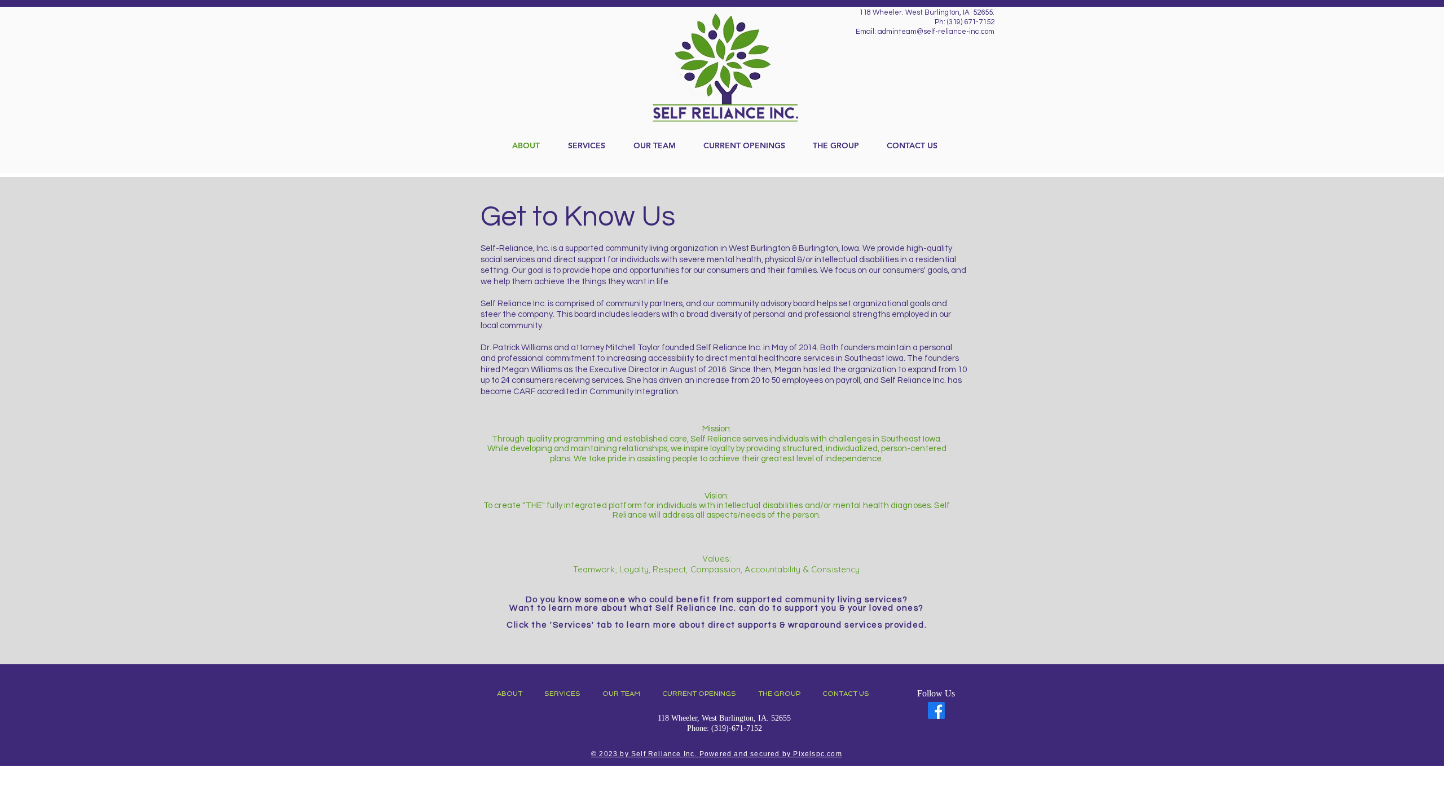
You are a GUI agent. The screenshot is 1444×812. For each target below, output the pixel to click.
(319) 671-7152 (970, 22)
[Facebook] (936, 710)
